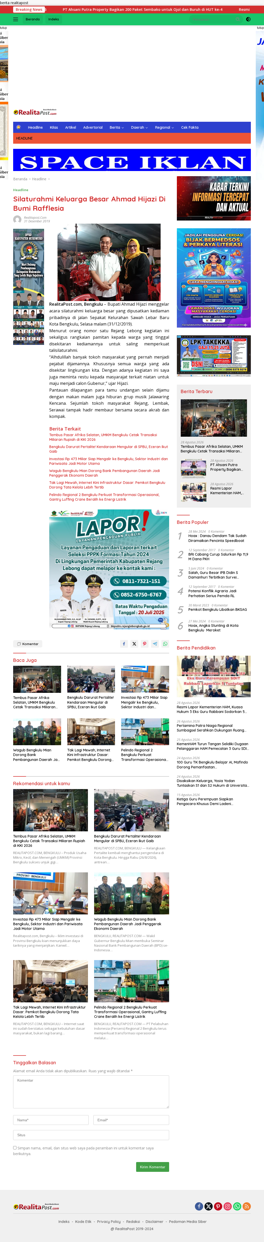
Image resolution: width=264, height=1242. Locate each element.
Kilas (54, 127)
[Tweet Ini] (134, 644)
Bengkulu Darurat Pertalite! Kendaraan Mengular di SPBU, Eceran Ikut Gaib (108, 449)
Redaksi (133, 1221)
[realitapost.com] (35, 111)
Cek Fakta (190, 127)
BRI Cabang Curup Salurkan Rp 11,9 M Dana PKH (218, 556)
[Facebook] (199, 1206)
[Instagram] (228, 1206)
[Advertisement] (132, 66)
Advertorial (93, 127)
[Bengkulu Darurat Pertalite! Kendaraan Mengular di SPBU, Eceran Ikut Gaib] (91, 679)
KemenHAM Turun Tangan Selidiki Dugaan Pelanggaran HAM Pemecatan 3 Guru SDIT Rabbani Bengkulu (213, 746)
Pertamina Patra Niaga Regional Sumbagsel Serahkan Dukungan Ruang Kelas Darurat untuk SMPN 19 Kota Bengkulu (210, 728)
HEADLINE (24, 138)
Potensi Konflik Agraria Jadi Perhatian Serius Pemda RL (212, 593)
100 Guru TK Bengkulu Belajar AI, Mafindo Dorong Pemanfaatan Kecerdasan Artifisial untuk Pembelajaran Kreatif (212, 764)
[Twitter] (208, 1206)
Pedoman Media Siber (188, 1221)
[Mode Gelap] (248, 19)
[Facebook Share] (124, 644)
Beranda (33, 19)
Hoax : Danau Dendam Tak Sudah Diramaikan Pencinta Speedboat (217, 538)
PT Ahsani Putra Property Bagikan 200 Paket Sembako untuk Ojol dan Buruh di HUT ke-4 (94, 9)
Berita (115, 127)
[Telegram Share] (155, 644)
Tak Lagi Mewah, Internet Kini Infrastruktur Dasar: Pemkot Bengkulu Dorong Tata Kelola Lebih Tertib (107, 485)
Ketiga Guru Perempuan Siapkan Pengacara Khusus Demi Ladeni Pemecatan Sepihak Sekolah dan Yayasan (213, 801)
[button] (238, 19)
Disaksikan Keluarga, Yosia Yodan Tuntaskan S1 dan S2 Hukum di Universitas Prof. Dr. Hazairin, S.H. (213, 783)
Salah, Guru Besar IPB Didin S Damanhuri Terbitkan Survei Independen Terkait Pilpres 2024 (215, 575)
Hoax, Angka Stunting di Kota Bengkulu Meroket (213, 627)
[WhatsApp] (237, 1206)
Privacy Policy (109, 1221)
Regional (162, 127)
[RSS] (247, 1206)
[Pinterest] (218, 1206)
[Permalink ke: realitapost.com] (17, 219)
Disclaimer (154, 1221)
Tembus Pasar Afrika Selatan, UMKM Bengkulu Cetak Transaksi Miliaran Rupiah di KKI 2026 (103, 437)
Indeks (53, 19)
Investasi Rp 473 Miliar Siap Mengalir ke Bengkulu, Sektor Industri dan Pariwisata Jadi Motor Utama (108, 461)
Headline (35, 127)
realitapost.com (35, 217)
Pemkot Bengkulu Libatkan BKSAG (217, 609)
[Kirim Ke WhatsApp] (165, 644)
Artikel (70, 127)
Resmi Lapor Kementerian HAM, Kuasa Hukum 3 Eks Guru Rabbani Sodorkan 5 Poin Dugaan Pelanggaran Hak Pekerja (227, 490)
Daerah (137, 127)
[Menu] (16, 19)
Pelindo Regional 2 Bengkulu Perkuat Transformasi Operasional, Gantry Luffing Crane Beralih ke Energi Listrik (104, 497)
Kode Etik (83, 1221)
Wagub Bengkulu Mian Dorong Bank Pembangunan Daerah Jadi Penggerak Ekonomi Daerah (104, 473)
